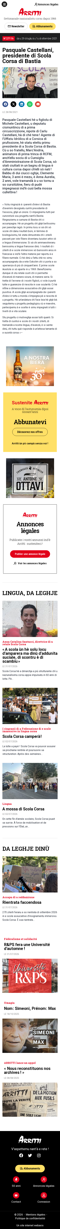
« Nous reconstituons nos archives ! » (27, 1070)
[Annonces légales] (35, 4)
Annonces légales (48, 4)
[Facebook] (21, 1155)
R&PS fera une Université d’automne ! (27, 946)
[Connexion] (44, 1195)
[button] (4, 4)
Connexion (43, 1201)
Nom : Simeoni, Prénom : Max (30, 1008)
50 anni (16, 1185)
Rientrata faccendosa (21, 902)
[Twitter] (30, 1155)
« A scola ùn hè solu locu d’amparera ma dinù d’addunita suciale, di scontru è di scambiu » (29, 655)
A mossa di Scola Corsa (23, 809)
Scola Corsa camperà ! (22, 736)
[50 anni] (16, 1179)
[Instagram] (39, 1155)
